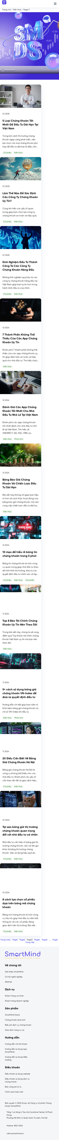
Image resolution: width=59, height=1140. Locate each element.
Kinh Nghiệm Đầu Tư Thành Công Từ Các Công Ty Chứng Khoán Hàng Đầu (19, 266)
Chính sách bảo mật (14, 1092)
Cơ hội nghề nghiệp (13, 977)
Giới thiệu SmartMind (14, 972)
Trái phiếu (30, 580)
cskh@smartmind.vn (15, 1134)
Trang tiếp (29, 942)
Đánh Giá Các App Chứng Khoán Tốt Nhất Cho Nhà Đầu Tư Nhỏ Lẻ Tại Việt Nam (20, 411)
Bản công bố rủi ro (13, 1087)
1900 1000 (18, 1126)
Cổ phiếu (7, 153)
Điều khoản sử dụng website (17, 1074)
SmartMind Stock (12, 1015)
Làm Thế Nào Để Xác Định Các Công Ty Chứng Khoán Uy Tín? (20, 197)
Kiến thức (17, 10)
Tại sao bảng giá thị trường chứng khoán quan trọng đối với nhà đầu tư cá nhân (20, 831)
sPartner (8, 982)
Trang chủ (6, 10)
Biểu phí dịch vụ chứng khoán (18, 1025)
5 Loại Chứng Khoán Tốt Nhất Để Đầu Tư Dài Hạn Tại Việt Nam (20, 124)
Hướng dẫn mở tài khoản (16, 1044)
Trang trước (5, 940)
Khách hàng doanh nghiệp (17, 1001)
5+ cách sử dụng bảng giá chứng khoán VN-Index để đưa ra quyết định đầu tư (19, 693)
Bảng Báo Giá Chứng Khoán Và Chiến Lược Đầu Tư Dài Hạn (19, 483)
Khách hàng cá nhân (14, 996)
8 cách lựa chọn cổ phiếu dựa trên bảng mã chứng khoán (18, 903)
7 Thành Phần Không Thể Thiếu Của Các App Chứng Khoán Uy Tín (19, 338)
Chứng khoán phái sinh (15, 1020)
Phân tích (19, 439)
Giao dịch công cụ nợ (14, 1030)
